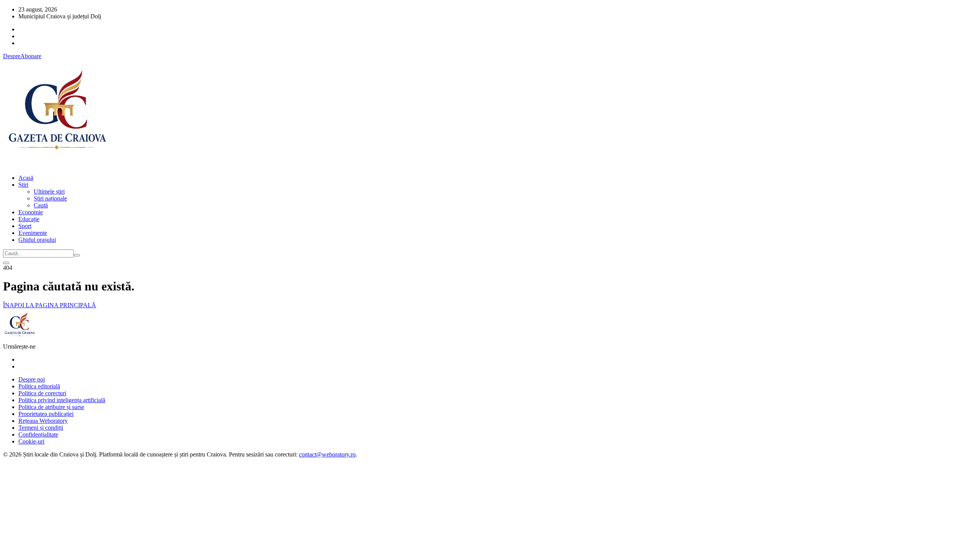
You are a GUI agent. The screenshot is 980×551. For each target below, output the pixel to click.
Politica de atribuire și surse (51, 407)
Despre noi (31, 379)
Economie (30, 212)
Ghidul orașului (37, 239)
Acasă (25, 177)
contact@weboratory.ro (327, 454)
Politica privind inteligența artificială (61, 400)
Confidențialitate (38, 434)
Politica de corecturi (42, 393)
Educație (28, 219)
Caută (41, 205)
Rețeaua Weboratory (43, 420)
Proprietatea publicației (46, 414)
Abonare (30, 56)
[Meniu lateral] (6, 263)
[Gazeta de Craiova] (56, 164)
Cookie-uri (31, 441)
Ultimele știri (49, 191)
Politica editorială (39, 386)
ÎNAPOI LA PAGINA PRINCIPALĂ (49, 305)
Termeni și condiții (40, 427)
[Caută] (77, 255)
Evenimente (32, 233)
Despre (11, 56)
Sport (24, 226)
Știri (23, 184)
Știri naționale (50, 198)
